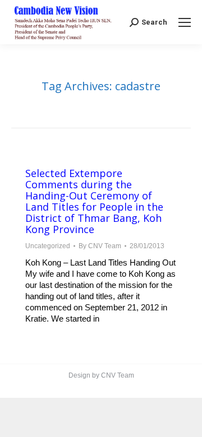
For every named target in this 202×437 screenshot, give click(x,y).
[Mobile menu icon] (184, 22)
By (100, 246)
